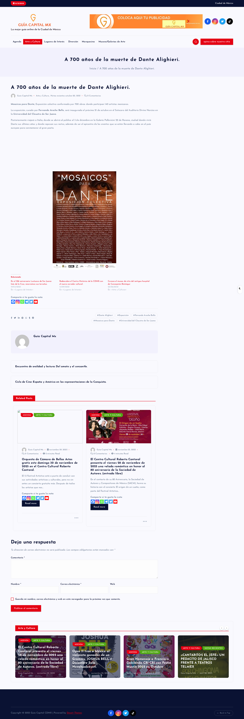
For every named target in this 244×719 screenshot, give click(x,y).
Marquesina (88, 42)
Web (112, 584)
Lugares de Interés (54, 42)
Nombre (16, 584)
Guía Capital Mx (24, 96)
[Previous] (222, 628)
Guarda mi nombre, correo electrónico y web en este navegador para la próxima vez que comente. (67, 599)
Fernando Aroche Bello (145, 315)
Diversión (73, 42)
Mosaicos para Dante (105, 321)
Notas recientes (58, 96)
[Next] (227, 628)
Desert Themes (74, 713)
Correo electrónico (70, 584)
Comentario (18, 558)
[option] (40, 656)
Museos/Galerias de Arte (112, 42)
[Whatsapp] (22, 302)
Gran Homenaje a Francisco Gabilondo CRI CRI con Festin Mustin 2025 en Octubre (94, 663)
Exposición (124, 315)
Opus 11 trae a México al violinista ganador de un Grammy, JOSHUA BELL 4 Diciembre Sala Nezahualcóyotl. (37, 659)
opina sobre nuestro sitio (217, 42)
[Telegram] (27, 302)
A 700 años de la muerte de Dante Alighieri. (127, 68)
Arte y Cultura (32, 42)
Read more (31, 503)
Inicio (93, 68)
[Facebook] (13, 302)
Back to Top (225, 713)
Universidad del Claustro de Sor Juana (138, 321)
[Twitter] (31, 302)
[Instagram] (18, 302)
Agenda (17, 42)
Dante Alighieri (106, 315)
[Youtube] (36, 302)
